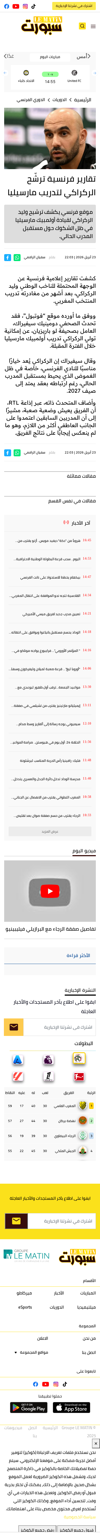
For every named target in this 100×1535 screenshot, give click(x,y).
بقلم (52, 257)
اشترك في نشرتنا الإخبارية (74, 5)
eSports (25, 1307)
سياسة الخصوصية (80, 1517)
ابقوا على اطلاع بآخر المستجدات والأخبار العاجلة (54, 1006)
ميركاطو (24, 1293)
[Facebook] (7, 257)
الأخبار (59, 1293)
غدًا (10, 56)
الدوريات (59, 100)
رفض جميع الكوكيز (37, 1530)
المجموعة (87, 1325)
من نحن (89, 1338)
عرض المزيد (50, 831)
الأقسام (89, 1280)
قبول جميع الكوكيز (76, 1530)
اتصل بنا (89, 1352)
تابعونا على (86, 1371)
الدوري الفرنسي (31, 100)
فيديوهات (13, 1428)
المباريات (88, 1293)
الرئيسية (82, 100)
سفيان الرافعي (34, 257)
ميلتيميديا (86, 1307)
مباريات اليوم (50, 56)
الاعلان (42, 1338)
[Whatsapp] (17, 257)
